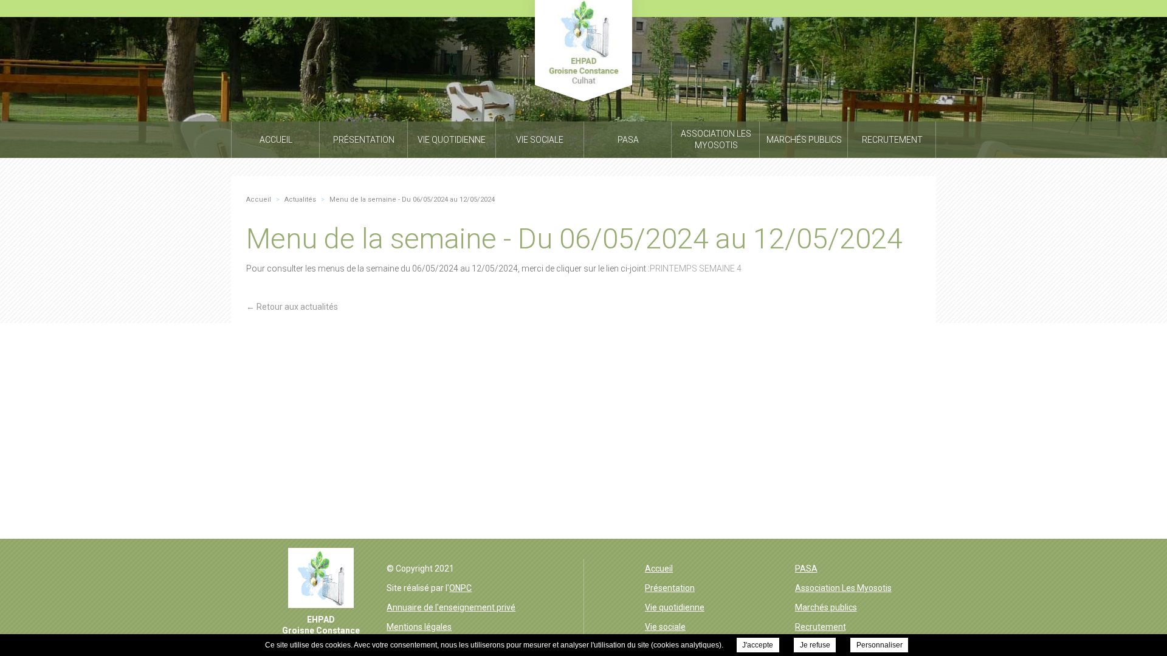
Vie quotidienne (674, 607)
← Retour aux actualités (292, 307)
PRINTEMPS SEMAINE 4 (696, 268)
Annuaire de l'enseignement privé (451, 607)
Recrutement (820, 627)
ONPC (460, 588)
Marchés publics (826, 607)
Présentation (670, 588)
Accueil (659, 568)
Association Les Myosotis (843, 588)
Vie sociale (665, 627)
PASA (806, 568)
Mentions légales (419, 627)
